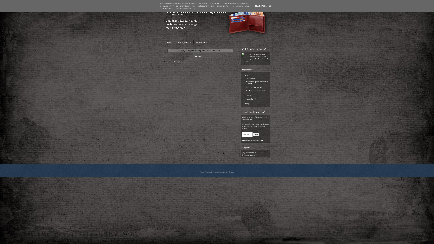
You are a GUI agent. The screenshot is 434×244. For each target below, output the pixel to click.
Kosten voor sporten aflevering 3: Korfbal (257, 82)
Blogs (169, 42)
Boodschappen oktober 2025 (255, 91)
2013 (246, 104)
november (250, 78)
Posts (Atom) (178, 62)
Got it (272, 6)
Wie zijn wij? (202, 42)
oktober (249, 95)
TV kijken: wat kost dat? (254, 87)
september (250, 99)
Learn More (261, 6)
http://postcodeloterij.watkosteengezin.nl (252, 140)
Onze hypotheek (184, 42)
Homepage (200, 56)
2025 (246, 75)
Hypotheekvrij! (254, 59)
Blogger (231, 172)
